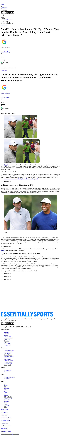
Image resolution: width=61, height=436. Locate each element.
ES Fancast (6, 371)
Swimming (6, 405)
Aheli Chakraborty (5, 52)
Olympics (6, 401)
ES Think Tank (8, 370)
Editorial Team (7, 336)
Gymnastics (7, 399)
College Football (8, 397)
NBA (5, 389)
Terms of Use (7, 345)
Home (2, 25)
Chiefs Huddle (7, 359)
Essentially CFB (8, 363)
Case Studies (5, 21)
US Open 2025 (7, 378)
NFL (5, 391)
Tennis (5, 392)
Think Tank (4, 8)
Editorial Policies (8, 338)
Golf (5, 25)
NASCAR (6, 388)
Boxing (6, 385)
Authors (6, 335)
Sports (3, 18)
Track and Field (8, 398)
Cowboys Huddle (8, 360)
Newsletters (4, 7)
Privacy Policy (7, 343)
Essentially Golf (8, 352)
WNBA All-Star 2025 (9, 377)
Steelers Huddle (8, 362)
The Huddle (7, 357)
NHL (5, 407)
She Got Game (7, 353)
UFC (5, 394)
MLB (5, 402)
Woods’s (3, 250)
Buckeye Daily (7, 365)
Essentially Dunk (8, 355)
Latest (2, 4)
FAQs (5, 342)
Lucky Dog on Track (9, 350)
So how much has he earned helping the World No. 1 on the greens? (21, 178)
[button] (5, 168)
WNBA (6, 395)
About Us (6, 332)
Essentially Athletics (9, 356)
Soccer (5, 404)
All (4, 384)
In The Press (7, 339)
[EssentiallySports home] (27, 316)
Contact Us (6, 341)
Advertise (6, 333)
